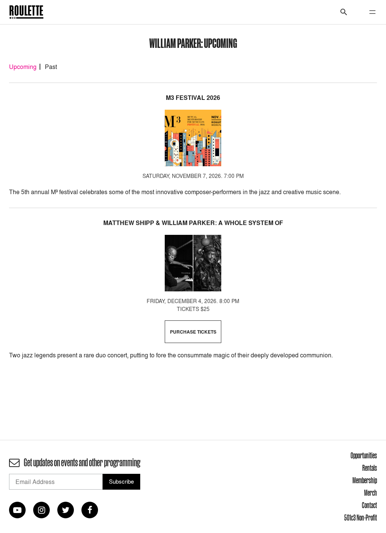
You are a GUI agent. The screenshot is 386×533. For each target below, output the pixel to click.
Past (51, 67)
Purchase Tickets (193, 332)
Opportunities (364, 455)
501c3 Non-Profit (360, 517)
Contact (369, 505)
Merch (370, 493)
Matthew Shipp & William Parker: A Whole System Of (193, 223)
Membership (364, 480)
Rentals (369, 468)
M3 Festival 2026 (193, 97)
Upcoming (23, 67)
